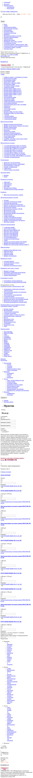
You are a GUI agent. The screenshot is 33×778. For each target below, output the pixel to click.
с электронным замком (10, 119)
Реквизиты (10, 377)
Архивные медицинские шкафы (12, 201)
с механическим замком (10, 117)
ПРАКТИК (7, 346)
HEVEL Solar (7, 339)
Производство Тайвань (10, 188)
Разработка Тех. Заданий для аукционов (18, 390)
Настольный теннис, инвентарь (12, 316)
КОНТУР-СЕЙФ (8, 333)
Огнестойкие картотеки (10, 103)
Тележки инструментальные (11, 239)
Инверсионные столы (10, 322)
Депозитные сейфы (9, 98)
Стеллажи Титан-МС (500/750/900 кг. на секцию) (17, 155)
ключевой (5, 431)
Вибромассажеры (8, 320)
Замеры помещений (12, 387)
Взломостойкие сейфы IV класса (13, 93)
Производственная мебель (11, 37)
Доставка (9, 366)
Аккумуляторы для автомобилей (13, 295)
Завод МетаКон (8, 331)
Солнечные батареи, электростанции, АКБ (15, 44)
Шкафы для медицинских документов (14, 220)
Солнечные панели (9, 296)
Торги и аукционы (12, 370)
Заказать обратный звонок (8, 57)
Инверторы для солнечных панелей (13, 300)
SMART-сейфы (8, 96)
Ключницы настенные (10, 33)
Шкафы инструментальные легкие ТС (14, 243)
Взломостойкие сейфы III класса (13, 91)
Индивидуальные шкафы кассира (13, 134)
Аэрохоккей (7, 323)
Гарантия (9, 367)
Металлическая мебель (10, 27)
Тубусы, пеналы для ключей (11, 170)
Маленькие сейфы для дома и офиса (14, 113)
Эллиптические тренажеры (11, 312)
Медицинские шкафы (10, 211)
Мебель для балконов (9, 140)
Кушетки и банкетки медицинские (13, 204)
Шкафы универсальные (10, 127)
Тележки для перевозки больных (13, 217)
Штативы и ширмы (9, 222)
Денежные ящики (9, 264)
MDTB (6, 341)
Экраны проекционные (10, 275)
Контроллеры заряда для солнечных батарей (16, 299)
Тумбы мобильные (9, 137)
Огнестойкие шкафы (9, 136)
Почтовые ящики (8, 31)
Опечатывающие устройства (12, 165)
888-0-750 (5, 56)
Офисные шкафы (8, 254)
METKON (6, 354)
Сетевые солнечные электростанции (14, 297)
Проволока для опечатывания (12, 162)
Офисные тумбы (8, 253)
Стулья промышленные (10, 237)
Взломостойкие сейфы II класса (12, 90)
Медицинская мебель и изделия (12, 36)
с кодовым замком (9, 116)
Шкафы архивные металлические (13, 124)
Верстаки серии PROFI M (11, 234)
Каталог (5, 73)
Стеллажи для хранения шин (12, 157)
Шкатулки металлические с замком (13, 194)
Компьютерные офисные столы (12, 250)
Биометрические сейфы (10, 78)
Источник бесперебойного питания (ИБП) (15, 302)
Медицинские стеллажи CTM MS (13, 209)
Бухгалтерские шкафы (10, 128)
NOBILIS (6, 343)
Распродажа (4, 360)
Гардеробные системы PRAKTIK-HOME (15, 282)
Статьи (9, 376)
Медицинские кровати (10, 207)
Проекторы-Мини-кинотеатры (12, 274)
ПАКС (6, 176)
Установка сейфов (12, 383)
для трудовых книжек (10, 109)
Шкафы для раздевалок (10, 255)
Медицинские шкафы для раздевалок (14, 213)
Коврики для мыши (9, 271)
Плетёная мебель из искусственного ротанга (16, 46)
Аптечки (6, 200)
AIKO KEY (7, 182)
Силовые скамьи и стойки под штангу (14, 314)
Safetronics (6, 352)
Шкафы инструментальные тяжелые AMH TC (16, 244)
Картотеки (7, 130)
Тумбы (6, 240)
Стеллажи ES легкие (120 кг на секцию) (15, 154)
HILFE (6, 340)
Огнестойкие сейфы (9, 81)
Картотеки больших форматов (12, 133)
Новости (9, 374)
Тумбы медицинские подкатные (12, 219)
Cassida (6, 353)
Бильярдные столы (9, 324)
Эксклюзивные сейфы (10, 97)
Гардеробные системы (10, 43)
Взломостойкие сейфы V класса (12, 94)
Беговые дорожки (9, 309)
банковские (7, 107)
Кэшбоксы (7, 34)
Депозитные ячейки (9, 100)
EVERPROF (7, 337)
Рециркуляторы (8, 214)
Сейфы (6, 25)
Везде (5, 24)
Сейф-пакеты (7, 168)
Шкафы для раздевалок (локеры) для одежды (16, 125)
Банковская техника (9, 40)
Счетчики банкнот (9, 261)
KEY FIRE (7, 186)
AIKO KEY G (7, 185)
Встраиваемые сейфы (10, 80)
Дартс (5, 326)
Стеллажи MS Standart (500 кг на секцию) (15, 147)
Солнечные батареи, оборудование (11, 699)
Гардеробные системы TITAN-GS (13, 280)
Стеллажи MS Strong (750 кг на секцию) (15, 145)
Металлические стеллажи (11, 28)
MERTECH (7, 349)
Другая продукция (10, 689)
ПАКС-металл (8, 356)
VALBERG (7, 344)
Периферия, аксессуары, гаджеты (13, 41)
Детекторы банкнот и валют (11, 262)
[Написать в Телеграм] (13, 65)
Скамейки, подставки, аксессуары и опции (15, 138)
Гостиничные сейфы (9, 84)
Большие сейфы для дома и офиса (13, 111)
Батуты (6, 317)
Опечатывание (8, 30)
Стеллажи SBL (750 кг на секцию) (13, 151)
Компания (6, 371)
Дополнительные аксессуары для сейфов (15, 104)
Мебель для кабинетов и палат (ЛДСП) (14, 206)
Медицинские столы (9, 210)
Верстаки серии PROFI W (11, 236)
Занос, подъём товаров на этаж (15, 380)
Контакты (6, 392)
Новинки (3, 359)
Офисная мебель (8, 38)
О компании (10, 373)
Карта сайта (8, 655)
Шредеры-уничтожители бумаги (13, 265)
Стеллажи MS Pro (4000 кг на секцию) (14, 153)
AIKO (5, 334)
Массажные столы (9, 319)
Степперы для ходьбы (10, 313)
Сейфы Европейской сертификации (13, 101)
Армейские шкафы (9, 87)
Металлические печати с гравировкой (14, 164)
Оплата (9, 364)
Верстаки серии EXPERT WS (12, 230)
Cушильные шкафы (9, 227)
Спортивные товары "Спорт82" (12, 47)
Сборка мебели (11, 381)
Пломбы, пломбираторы (10, 167)
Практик (6, 175)
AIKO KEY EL (8, 183)
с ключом (6, 114)
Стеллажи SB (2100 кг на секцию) (13, 150)
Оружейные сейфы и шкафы (11, 85)
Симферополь (11, 393)
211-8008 (13, 54)
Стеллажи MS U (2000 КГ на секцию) (14, 148)
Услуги (6, 379)
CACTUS (6, 336)
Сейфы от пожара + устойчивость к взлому (15, 77)
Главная (6, 400)
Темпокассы (7, 106)
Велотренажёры (8, 310)
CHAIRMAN (7, 347)
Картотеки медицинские (10, 203)
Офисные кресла (8, 251)
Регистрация (10, 8)
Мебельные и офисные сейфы (12, 83)
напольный (7, 110)
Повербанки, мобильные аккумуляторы (14, 272)
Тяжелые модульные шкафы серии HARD (15, 241)
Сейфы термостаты (9, 216)
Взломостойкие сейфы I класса (12, 88)
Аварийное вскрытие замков (15, 384)
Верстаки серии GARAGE (11, 231)
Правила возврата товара (14, 369)
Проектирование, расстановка (15, 389)
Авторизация (10, 7)
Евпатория (10, 394)
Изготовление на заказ (13, 386)
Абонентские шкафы (9, 131)
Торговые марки (8, 48)
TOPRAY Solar (8, 350)
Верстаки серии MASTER (11, 233)
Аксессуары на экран (9, 228)
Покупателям (7, 363)
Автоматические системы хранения (13, 189)
